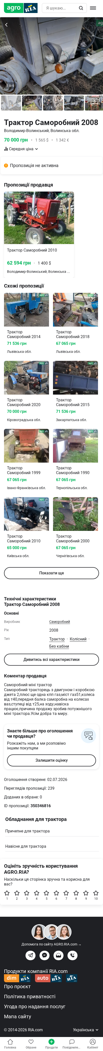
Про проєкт (17, 986)
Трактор (57, 639)
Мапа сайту (17, 1016)
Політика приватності (30, 996)
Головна (10, 1047)
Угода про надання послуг (34, 1006)
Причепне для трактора (27, 831)
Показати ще (51, 573)
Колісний (78, 639)
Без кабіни (59, 646)
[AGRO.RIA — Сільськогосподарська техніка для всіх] (23, 8)
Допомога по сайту (52, 944)
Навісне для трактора (25, 846)
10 (96, 898)
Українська (84, 1029)
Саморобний (59, 622)
